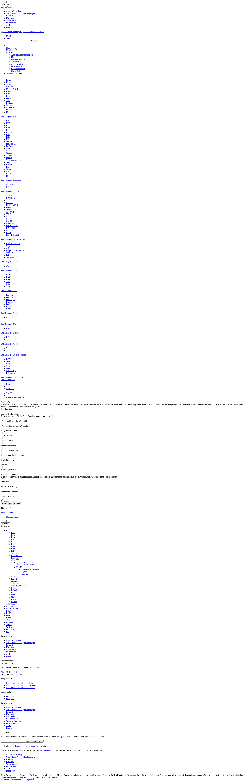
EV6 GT (9, 132)
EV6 (8, 130)
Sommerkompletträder (30, 569)
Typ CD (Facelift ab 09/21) (27, 562)
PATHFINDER (12, 235)
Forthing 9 (10, 304)
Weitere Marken (12, 627)
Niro (8, 171)
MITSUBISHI (12, 608)
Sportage (9, 158)
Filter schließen (7, 512)
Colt (8, 246)
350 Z (8, 214)
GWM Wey (11, 371)
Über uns (10, 18)
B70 (8, 337)
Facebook (10, 696)
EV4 (8, 125)
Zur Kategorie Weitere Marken (13, 355)
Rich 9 (8, 309)
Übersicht (15, 57)
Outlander (10, 253)
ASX (8, 248)
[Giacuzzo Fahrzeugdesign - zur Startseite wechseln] (22, 32)
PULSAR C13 (12, 226)
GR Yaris (10, 185)
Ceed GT (10, 148)
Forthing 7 (10, 302)
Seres (8, 361)
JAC (8, 620)
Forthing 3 (10, 295)
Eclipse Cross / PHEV (15, 250)
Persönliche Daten (18, 59)
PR (7, 631)
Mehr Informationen (49, 777)
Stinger (9, 153)
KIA (8, 530)
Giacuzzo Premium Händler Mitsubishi (22, 685)
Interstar (9, 207)
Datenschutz (11, 23)
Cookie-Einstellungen (15, 11)
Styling (24, 572)
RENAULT (11, 373)
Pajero (8, 255)
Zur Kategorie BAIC (9, 270)
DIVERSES (11, 629)
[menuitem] (125, 11)
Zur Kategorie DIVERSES (12, 377)
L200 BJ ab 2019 (13, 243)
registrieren (28, 55)
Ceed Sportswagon (13, 160)
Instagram (10, 698)
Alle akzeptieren (16, 780)
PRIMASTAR (12, 205)
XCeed (9, 155)
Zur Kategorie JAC (9, 324)
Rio (7, 167)
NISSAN (10, 606)
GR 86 (9, 187)
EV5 (8, 128)
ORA (8, 368)
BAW (8, 611)
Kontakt (9, 16)
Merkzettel (15, 71)
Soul (8, 162)
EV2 (8, 121)
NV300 (9, 221)
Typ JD (19, 567)
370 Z (8, 216)
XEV (8, 366)
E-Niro (9, 174)
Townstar (10, 209)
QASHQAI (11, 198)
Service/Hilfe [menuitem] (18, 17)
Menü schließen (12, 50)
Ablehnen (5, 780)
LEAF (8, 232)
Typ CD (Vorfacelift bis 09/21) (28, 565)
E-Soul (9, 164)
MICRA (9, 203)
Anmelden (15, 55)
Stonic (8, 169)
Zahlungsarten (17, 64)
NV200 (9, 219)
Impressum (10, 27)
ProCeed (9, 146)
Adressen (15, 62)
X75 (8, 286)
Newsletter (10, 716)
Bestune (9, 622)
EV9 (8, 135)
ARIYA (9, 196)
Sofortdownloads (18, 69)
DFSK (8, 359)
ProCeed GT (11, 144)
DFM (8, 615)
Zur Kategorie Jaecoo (9, 344)
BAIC (8, 613)
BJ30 (8, 275)
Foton (8, 618)
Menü (8, 36)
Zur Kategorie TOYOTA (11, 180)
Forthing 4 (10, 297)
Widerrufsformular (13, 721)
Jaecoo (9, 625)
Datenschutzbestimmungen (25, 746)
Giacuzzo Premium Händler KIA (19, 683)
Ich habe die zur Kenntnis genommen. (30, 746)
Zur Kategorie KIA (9, 116)
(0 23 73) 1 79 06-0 (9, 672)
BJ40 (8, 277)
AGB (8, 25)
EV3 (8, 123)
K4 (7, 139)
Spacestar (10, 257)
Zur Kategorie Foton (9, 313)
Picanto (9, 176)
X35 (8, 282)
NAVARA (10, 223)
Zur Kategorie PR (8, 380)
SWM (8, 364)
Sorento (9, 141)
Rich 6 (8, 306)
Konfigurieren (28, 780)
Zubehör (24, 574)
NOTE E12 (11, 230)
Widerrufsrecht (12, 20)
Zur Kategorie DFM (9, 291)
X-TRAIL (10, 212)
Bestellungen (16, 66)
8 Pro (8, 328)
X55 (8, 284)
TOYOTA (10, 604)
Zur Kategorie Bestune (10, 333)
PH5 (8, 137)
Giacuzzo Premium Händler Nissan (20, 687)
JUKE (8, 200)
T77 (7, 339)
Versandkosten (46, 750)
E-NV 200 (10, 228)
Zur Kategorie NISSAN (10, 191)
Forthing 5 (10, 299)
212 (7, 266)
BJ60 (8, 279)
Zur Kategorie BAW (9, 262)
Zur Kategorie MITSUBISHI (13, 239)
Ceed (8, 151)
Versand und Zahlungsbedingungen (20, 13)
